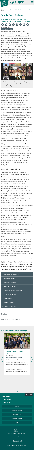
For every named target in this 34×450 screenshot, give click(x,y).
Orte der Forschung (10, 294)
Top (30, 395)
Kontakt (17, 406)
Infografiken (8, 298)
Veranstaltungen (9, 278)
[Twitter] (13, 24)
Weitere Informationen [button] (9, 319)
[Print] (27, 24)
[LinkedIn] (6, 24)
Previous (2, 360)
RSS (17, 422)
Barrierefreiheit (17, 441)
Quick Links (6, 397)
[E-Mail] (24, 24)
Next (31, 360)
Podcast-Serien (9, 302)
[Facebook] (2, 24)
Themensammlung (17, 418)
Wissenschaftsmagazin (11, 274)
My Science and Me (10, 286)
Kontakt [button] (4, 314)
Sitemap (6, 437)
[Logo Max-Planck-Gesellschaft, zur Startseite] (14, 3)
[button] (31, 78)
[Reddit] (9, 24)
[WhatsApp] (17, 24)
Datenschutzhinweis (24, 437)
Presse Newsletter (17, 410)
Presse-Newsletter (10, 306)
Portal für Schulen (10, 282)
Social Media (7, 400)
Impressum (13, 437)
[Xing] (20, 24)
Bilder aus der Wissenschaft (13, 290)
